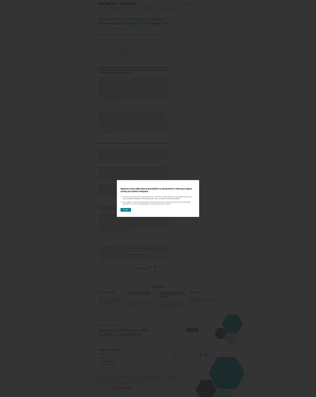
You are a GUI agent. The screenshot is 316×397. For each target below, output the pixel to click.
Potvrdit (125, 210)
